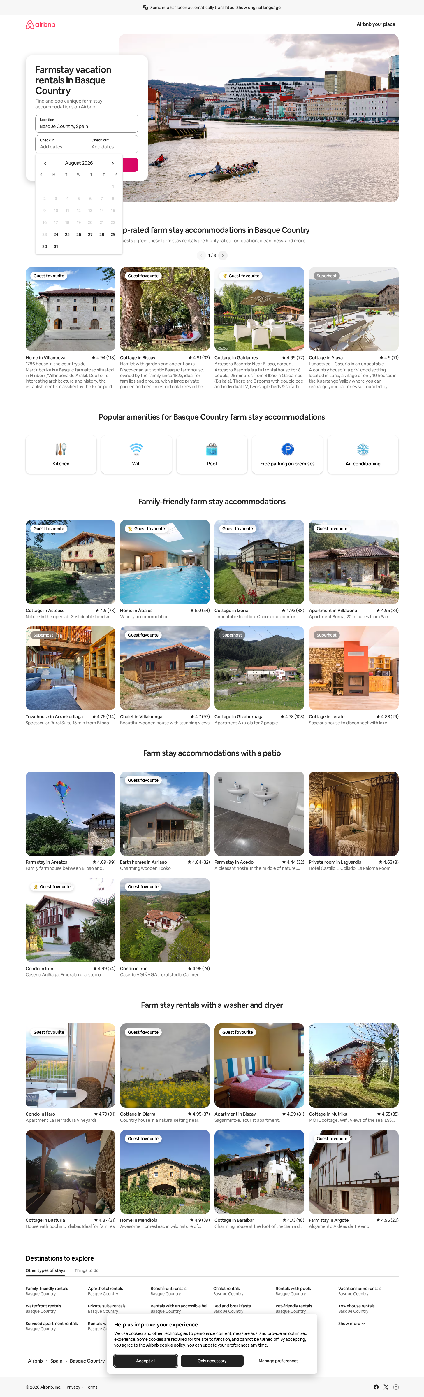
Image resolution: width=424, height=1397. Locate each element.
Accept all (145, 1360)
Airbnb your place (376, 24)
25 (67, 234)
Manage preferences (278, 1360)
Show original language (258, 7)
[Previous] (201, 255)
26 (78, 234)
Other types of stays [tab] (45, 1270)
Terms (92, 1387)
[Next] (223, 255)
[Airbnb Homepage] (40, 24)
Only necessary (212, 1360)
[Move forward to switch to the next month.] (112, 163)
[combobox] (87, 126)
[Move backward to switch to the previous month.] (45, 163)
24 (56, 234)
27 (90, 234)
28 (101, 234)
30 (44, 246)
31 (56, 246)
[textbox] (61, 146)
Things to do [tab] (87, 1270)
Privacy (73, 1387)
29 (113, 234)
